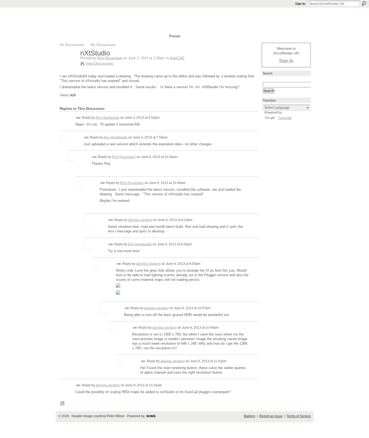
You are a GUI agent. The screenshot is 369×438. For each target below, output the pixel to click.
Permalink (78, 117)
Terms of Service (299, 416)
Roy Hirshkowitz (107, 118)
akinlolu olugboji (140, 220)
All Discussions (72, 45)
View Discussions (99, 63)
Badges (249, 416)
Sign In (300, 4)
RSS (62, 403)
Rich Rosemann (109, 58)
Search (364, 3)
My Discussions (103, 45)
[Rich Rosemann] (68, 64)
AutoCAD (177, 58)
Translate (285, 118)
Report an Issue (271, 416)
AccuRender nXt (92, 15)
